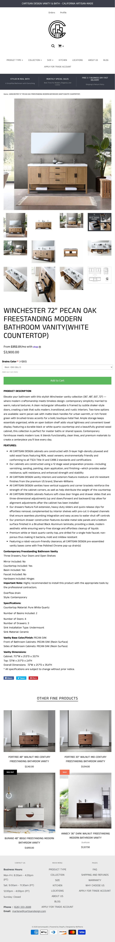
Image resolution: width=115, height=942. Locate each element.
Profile (63, 12)
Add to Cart (57, 381)
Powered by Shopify (57, 927)
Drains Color (9, 362)
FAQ (95, 869)
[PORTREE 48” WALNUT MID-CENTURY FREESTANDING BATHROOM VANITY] (29, 731)
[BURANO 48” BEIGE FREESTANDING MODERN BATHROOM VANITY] (29, 803)
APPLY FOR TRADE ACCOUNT (57, 66)
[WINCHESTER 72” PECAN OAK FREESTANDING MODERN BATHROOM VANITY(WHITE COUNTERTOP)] (15, 225)
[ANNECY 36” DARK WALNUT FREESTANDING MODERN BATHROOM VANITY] (85, 801)
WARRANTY (94, 880)
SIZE (57, 880)
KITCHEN (63, 60)
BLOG (105, 60)
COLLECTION (57, 875)
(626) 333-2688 (22, 907)
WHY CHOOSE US (95, 885)
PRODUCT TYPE (57, 869)
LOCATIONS (77, 60)
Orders (52, 12)
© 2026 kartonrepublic (40, 927)
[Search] (53, 46)
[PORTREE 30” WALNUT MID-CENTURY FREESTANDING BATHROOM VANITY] (85, 731)
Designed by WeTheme (74, 927)
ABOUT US (93, 60)
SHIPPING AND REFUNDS (95, 875)
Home (6, 94)
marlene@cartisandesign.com (29, 911)
